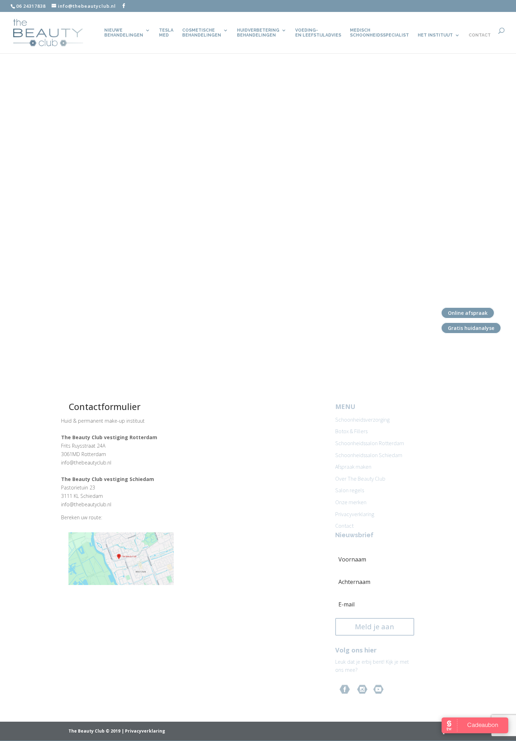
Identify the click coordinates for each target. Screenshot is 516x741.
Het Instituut (435, 35)
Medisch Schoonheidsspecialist (379, 33)
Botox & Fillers (351, 431)
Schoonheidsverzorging (362, 419)
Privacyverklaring (354, 514)
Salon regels (349, 490)
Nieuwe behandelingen (123, 33)
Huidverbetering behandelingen (258, 33)
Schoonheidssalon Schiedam (368, 455)
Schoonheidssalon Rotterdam (369, 443)
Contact (344, 525)
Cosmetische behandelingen (201, 33)
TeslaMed (166, 33)
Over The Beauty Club (360, 478)
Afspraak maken (353, 466)
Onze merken (350, 502)
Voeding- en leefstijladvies (318, 33)
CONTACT (480, 35)
